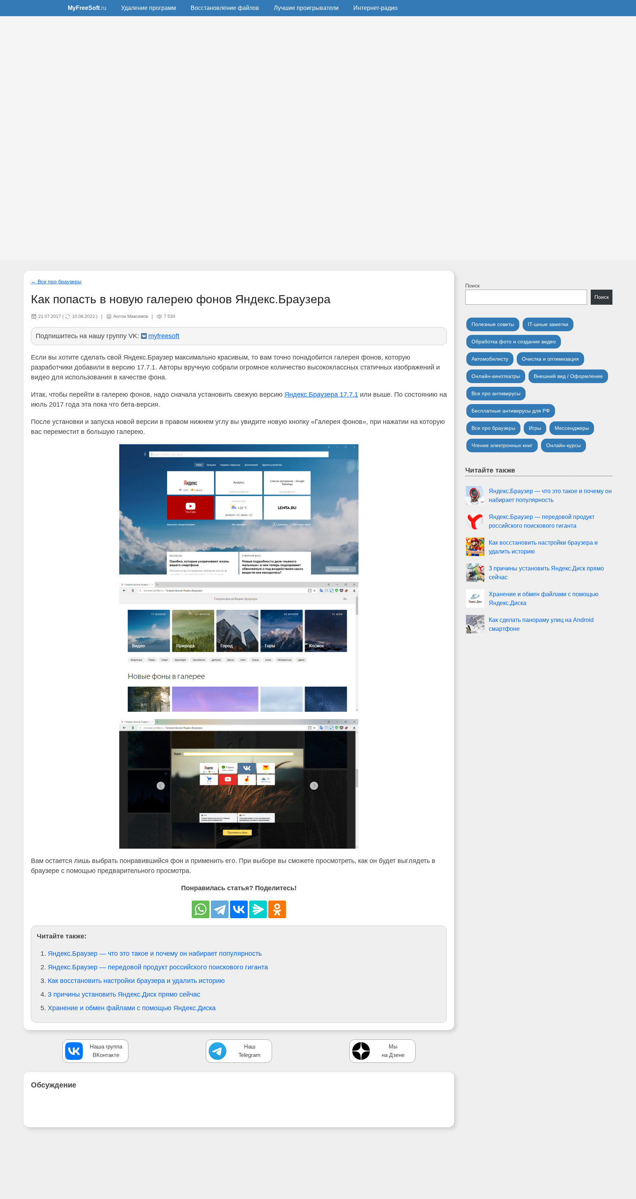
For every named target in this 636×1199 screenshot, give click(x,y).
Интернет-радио (375, 8)
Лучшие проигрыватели (306, 8)
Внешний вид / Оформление (568, 376)
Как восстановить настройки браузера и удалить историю (136, 980)
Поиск (472, 286)
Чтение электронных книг (502, 445)
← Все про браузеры (56, 281)
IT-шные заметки (548, 324)
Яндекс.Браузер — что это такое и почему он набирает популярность (155, 953)
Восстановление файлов (225, 8)
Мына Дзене (393, 1050)
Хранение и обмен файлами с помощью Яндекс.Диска (132, 1008)
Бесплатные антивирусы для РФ (510, 411)
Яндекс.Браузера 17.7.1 (321, 394)
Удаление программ (148, 8)
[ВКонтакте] (239, 909)
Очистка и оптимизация (550, 359)
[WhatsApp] (200, 909)
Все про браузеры (493, 428)
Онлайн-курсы (563, 445)
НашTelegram (250, 1050)
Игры (535, 428)
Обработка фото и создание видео (513, 341)
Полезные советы (492, 324)
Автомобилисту (489, 359)
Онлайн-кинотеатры (495, 376)
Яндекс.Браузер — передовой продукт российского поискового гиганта (158, 967)
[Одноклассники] (277, 909)
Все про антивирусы (495, 393)
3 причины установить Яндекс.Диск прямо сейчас (124, 994)
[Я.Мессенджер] (258, 909)
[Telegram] (220, 909)
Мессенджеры (572, 428)
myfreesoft (163, 336)
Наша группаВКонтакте (106, 1050)
